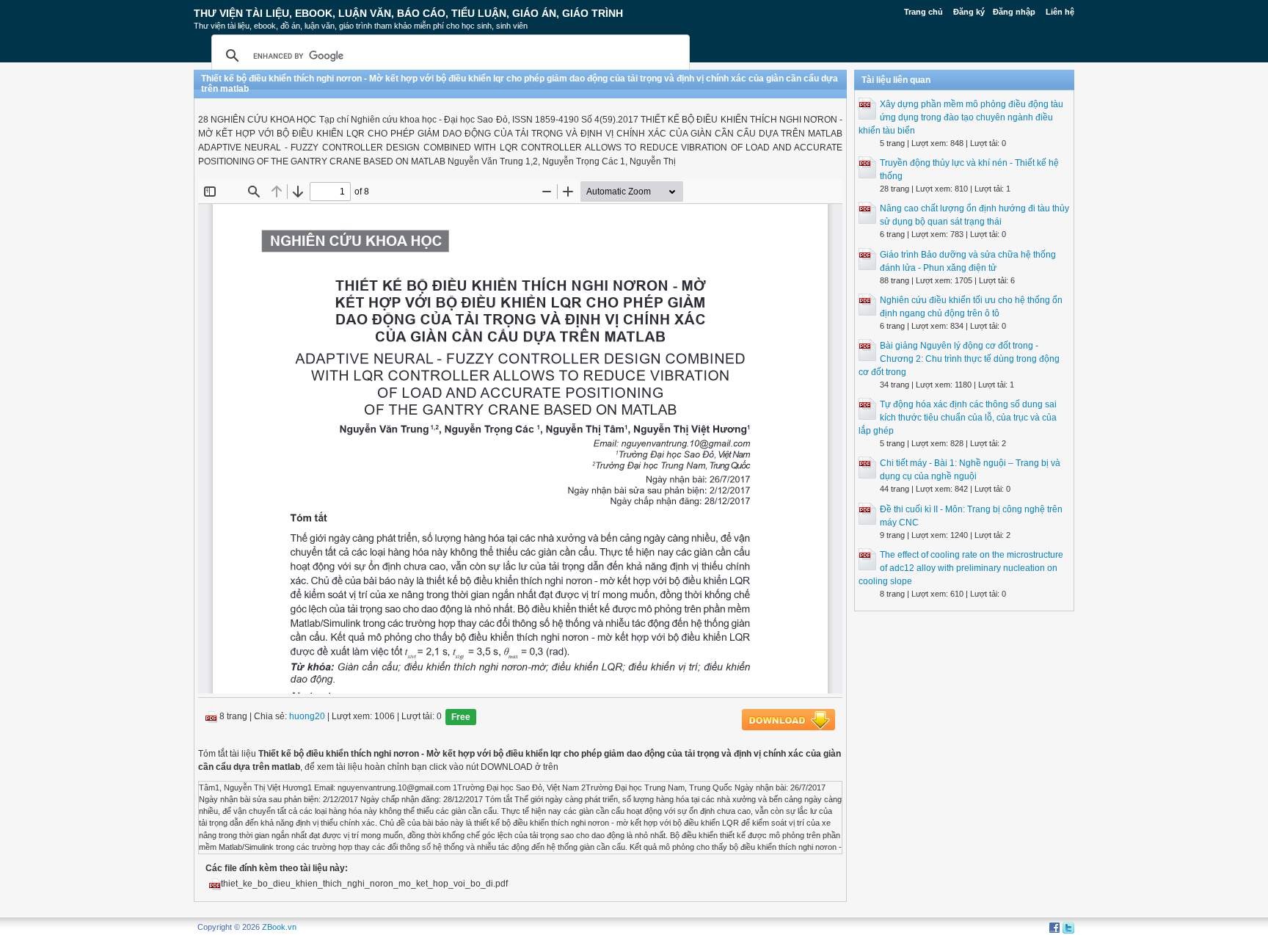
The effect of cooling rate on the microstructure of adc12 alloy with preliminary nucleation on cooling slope (961, 568)
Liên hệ (1060, 11)
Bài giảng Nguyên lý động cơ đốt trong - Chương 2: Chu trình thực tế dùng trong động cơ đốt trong (959, 359)
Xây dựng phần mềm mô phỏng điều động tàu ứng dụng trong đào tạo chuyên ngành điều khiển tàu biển (961, 117)
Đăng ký (969, 11)
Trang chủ (923, 11)
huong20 (307, 716)
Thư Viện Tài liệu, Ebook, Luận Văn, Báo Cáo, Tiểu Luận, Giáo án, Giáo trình (408, 13)
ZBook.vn (279, 927)
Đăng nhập (1014, 11)
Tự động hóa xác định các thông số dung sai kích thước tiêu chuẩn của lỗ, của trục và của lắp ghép (958, 417)
